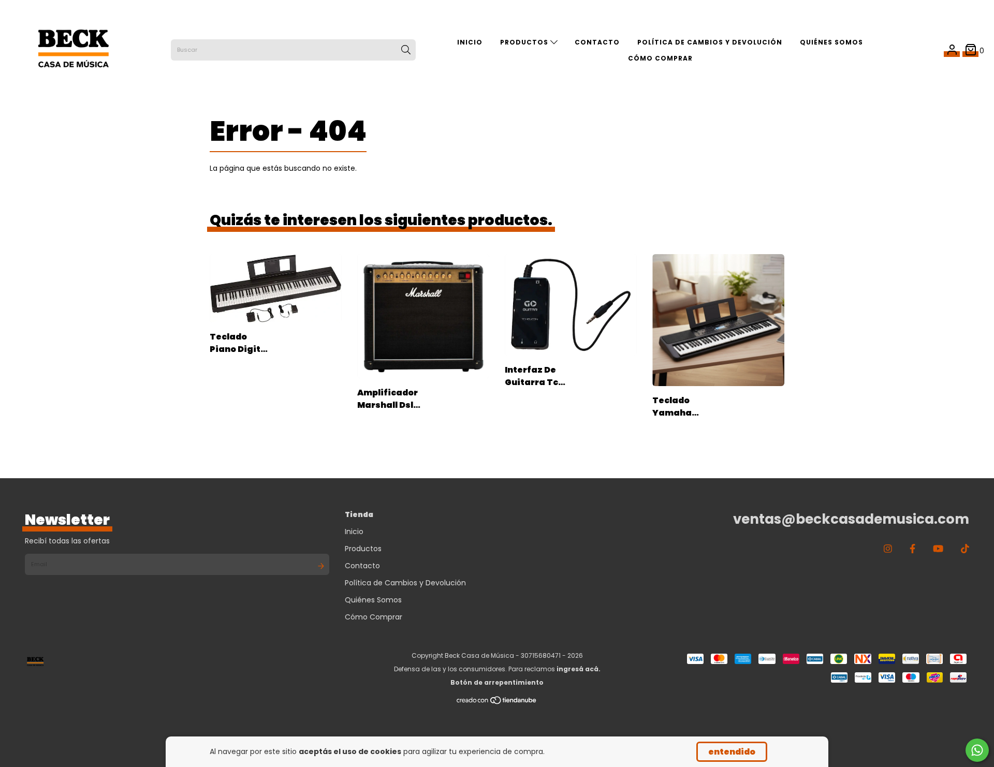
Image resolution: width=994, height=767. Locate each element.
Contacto (597, 42)
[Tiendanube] (497, 702)
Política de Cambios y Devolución (709, 42)
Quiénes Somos (831, 42)
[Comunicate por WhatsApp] (977, 750)
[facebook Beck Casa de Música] (912, 549)
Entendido (731, 752)
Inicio (470, 42)
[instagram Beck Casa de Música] (888, 549)
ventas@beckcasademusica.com (851, 519)
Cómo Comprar (660, 58)
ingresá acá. (579, 669)
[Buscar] (406, 50)
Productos (525, 42)
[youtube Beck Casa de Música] (938, 549)
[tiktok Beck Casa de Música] (965, 549)
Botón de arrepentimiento (497, 682)
